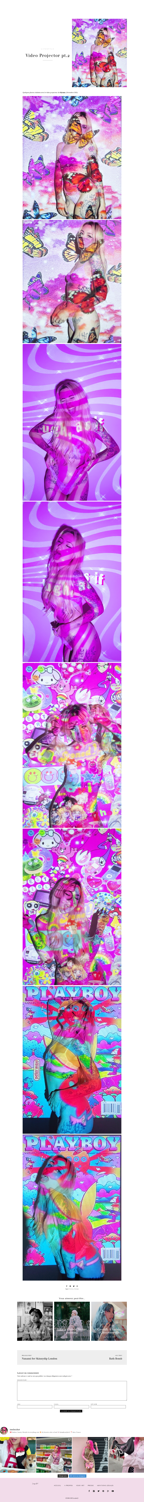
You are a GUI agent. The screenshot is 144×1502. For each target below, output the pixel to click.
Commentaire (22, 1380)
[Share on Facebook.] (66, 1286)
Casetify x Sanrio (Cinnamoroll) (109, 1331)
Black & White (35, 1332)
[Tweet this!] (73, 1286)
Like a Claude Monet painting (72, 1331)
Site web (94, 1404)
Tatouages (76, 1289)
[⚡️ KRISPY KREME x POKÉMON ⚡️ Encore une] (18, 1455)
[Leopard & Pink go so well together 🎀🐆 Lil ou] (90, 1455)
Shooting (71, 1289)
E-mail (56, 1404)
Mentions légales (105, 1485)
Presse (131, 1)
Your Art (80, 1485)
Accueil (57, 1485)
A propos (68, 1485)
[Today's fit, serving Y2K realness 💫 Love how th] (54, 1455)
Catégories (8, 3)
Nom (18, 1404)
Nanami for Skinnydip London (39, 1358)
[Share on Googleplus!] (77, 1286)
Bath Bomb (115, 1358)
